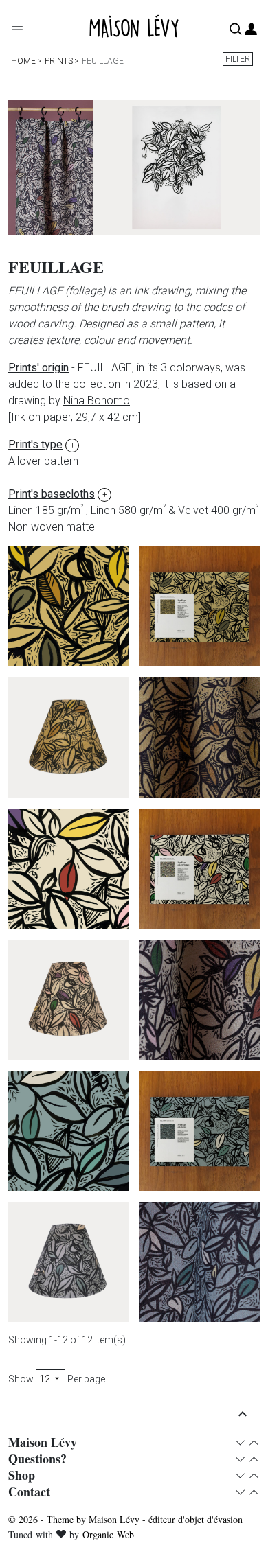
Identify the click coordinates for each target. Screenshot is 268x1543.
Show (21, 1378)
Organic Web (108, 1534)
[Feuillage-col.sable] (199, 737)
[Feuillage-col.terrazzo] (199, 1000)
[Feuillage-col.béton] (199, 1262)
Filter (237, 59)
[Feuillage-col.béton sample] (199, 1131)
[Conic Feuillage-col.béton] (68, 1262)
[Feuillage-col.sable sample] (199, 606)
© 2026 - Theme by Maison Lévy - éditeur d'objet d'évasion (125, 1519)
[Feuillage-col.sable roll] (68, 606)
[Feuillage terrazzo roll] (68, 869)
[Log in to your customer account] (251, 29)
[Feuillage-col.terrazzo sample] (199, 869)
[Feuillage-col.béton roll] (68, 1131)
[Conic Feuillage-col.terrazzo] (68, 1000)
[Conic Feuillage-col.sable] (68, 737)
